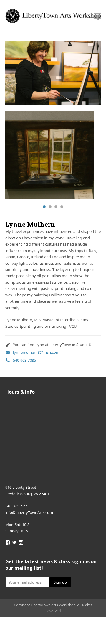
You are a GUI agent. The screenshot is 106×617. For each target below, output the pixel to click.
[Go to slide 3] (55, 206)
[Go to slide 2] (50, 206)
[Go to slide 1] (44, 206)
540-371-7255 (16, 506)
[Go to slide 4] (61, 206)
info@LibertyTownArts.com (29, 512)
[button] (97, 16)
